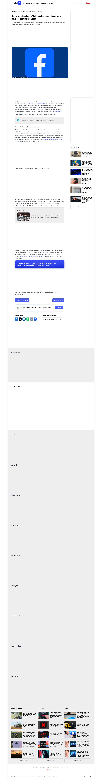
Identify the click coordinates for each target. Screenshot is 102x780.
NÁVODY (38, 3)
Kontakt (55, 776)
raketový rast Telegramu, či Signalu (31, 256)
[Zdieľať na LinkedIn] (24, 319)
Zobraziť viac (81, 207)
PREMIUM (27, 3)
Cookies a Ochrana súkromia (28, 776)
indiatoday (58, 111)
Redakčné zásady (40, 776)
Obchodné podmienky (16, 776)
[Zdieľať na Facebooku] (16, 319)
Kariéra (50, 776)
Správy (23, 11)
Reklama (46, 776)
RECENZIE (43, 3)
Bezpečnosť (15, 11)
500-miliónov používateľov (37, 104)
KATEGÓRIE (52, 3)
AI (47, 3)
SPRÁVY (33, 3)
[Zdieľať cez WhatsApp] (27, 319)
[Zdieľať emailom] (31, 319)
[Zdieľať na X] (20, 319)
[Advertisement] (40, 35)
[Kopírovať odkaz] (35, 319)
